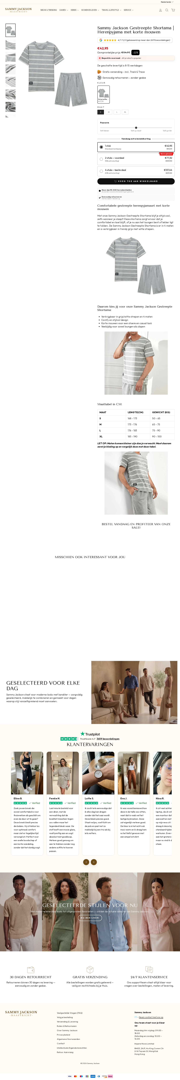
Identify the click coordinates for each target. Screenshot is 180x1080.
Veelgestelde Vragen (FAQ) (69, 1013)
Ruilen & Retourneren (67, 1026)
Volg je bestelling (65, 1017)
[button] (136, 147)
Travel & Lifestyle (110, 10)
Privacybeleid (63, 1034)
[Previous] (86, 862)
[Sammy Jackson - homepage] (18, 10)
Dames (63, 10)
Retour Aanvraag (65, 1052)
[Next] (94, 862)
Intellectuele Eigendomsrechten (72, 1048)
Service (127, 10)
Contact (61, 1043)
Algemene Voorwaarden (68, 1039)
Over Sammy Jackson (67, 1030)
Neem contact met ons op (151, 1017)
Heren (74, 10)
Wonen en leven (89, 10)
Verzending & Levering (67, 1021)
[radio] (103, 95)
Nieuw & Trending (49, 10)
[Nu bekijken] (90, 911)
